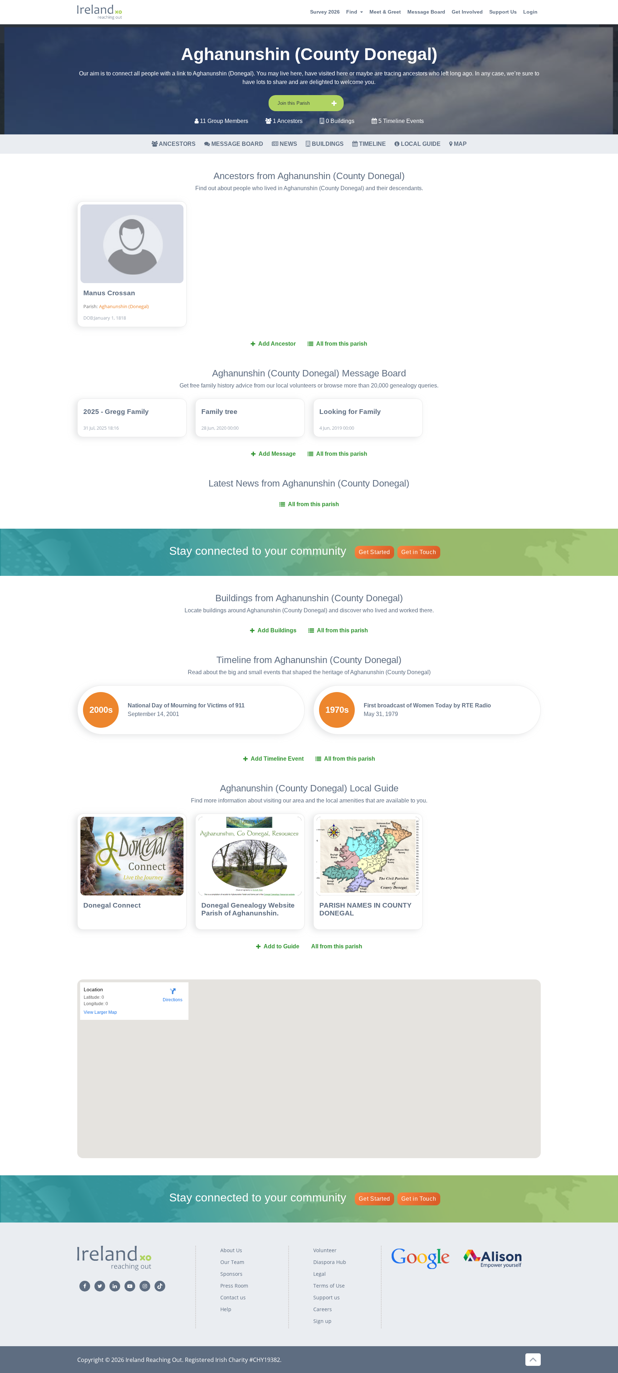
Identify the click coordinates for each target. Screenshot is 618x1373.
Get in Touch (418, 552)
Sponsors (231, 1273)
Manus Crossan (109, 293)
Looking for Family (350, 411)
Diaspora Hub (329, 1262)
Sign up (322, 1321)
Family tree (219, 411)
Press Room (234, 1285)
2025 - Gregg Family (116, 411)
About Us (231, 1250)
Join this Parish (294, 103)
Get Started (374, 552)
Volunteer (325, 1250)
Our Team (232, 1262)
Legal (319, 1273)
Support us (326, 1297)
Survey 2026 (325, 12)
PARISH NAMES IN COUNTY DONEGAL (365, 909)
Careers (322, 1309)
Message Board (426, 12)
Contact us (233, 1297)
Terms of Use (329, 1285)
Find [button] (351, 12)
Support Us (503, 12)
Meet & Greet (385, 12)
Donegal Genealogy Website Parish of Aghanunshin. (248, 909)
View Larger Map (100, 1012)
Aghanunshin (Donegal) (124, 306)
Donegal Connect (112, 905)
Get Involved (467, 12)
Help (225, 1309)
